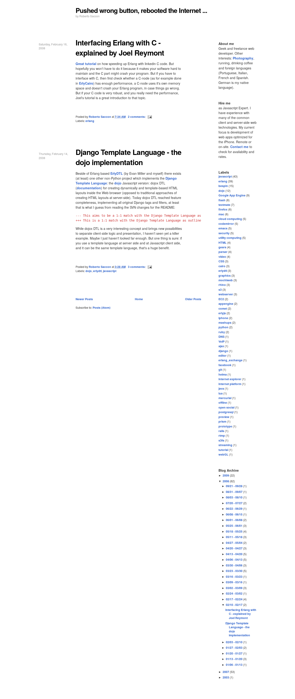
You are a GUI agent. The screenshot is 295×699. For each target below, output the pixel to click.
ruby (221, 332)
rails (221, 431)
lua (220, 393)
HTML (222, 242)
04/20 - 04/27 (234, 548)
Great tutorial (86, 63)
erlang (90, 121)
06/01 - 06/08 (234, 520)
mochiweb (225, 280)
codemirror (226, 224)
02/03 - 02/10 (234, 642)
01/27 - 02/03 (234, 648)
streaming (225, 445)
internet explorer (229, 379)
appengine (225, 304)
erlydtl (97, 271)
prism (222, 421)
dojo (117, 183)
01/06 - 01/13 (234, 665)
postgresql (225, 412)
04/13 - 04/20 (234, 554)
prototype (225, 426)
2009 (226, 475)
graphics (224, 275)
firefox (222, 209)
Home (139, 299)
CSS (221, 261)
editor (222, 355)
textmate (224, 205)
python (223, 327)
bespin (223, 186)
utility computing (230, 238)
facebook (224, 365)
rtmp (221, 435)
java (221, 388)
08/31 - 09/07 (234, 492)
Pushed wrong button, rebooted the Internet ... (141, 10)
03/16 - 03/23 (234, 577)
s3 (220, 289)
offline (222, 402)
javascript (109, 271)
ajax (221, 346)
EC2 (221, 299)
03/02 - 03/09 (234, 588)
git (220, 369)
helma (222, 374)
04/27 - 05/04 (234, 543)
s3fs (221, 440)
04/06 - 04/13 (234, 559)
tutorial (223, 450)
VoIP (221, 341)
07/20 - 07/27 (234, 503)
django (223, 351)
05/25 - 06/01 (234, 526)
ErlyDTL (116, 173)
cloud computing (230, 219)
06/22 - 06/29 (234, 508)
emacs (222, 228)
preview (223, 417)
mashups (224, 322)
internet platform (229, 384)
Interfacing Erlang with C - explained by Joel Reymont (120, 47)
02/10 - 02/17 (234, 605)
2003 (226, 677)
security (224, 233)
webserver (225, 294)
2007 (226, 672)
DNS (221, 337)
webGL (223, 454)
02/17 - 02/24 (234, 599)
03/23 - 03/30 (234, 571)
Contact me (239, 146)
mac (221, 214)
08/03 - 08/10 (234, 497)
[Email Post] (149, 117)
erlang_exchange (230, 360)
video (222, 257)
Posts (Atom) (101, 307)
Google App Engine (231, 195)
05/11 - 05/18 (234, 537)
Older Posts (193, 299)
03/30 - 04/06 (234, 565)
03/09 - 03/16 (234, 582)
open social (226, 407)
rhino (222, 285)
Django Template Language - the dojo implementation (128, 157)
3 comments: (137, 267)
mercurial (224, 398)
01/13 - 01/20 (234, 659)
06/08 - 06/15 (234, 514)
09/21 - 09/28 (234, 486)
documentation (89, 188)
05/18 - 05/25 (234, 531)
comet (222, 308)
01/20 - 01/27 (234, 653)
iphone (223, 318)
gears (222, 247)
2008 (226, 481)
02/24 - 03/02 (234, 593)
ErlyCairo (86, 83)
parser (222, 252)
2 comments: (137, 117)
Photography (243, 58)
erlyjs (222, 313)
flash (221, 200)
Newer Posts (84, 299)
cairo (221, 266)
